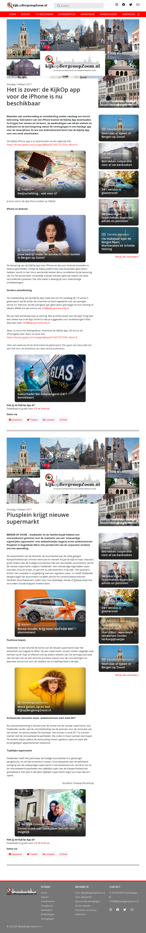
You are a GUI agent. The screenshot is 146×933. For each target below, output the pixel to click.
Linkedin (50, 419)
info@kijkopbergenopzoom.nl (124, 901)
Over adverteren (83, 897)
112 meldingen (44, 14)
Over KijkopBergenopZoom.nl (90, 892)
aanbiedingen (108, 14)
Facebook (16, 419)
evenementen (67, 14)
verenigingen (130, 14)
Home (44, 892)
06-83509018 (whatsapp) (124, 892)
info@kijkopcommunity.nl (55, 308)
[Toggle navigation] (138, 14)
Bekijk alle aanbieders (127, 256)
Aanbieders (46, 910)
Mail (64, 419)
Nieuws (45, 897)
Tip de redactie (82, 905)
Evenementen (48, 901)
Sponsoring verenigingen (87, 901)
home (12, 14)
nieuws (25, 14)
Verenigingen (47, 918)
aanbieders (88, 14)
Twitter (33, 419)
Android (45, 408)
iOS (35, 408)
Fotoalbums (47, 905)
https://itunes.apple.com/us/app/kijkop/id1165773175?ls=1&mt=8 (42, 144)
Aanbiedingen (48, 914)
